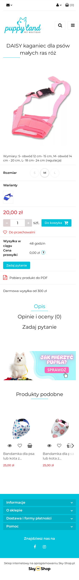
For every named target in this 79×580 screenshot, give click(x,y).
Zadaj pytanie (16, 265)
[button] (69, 5)
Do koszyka (54, 223)
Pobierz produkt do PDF (28, 278)
